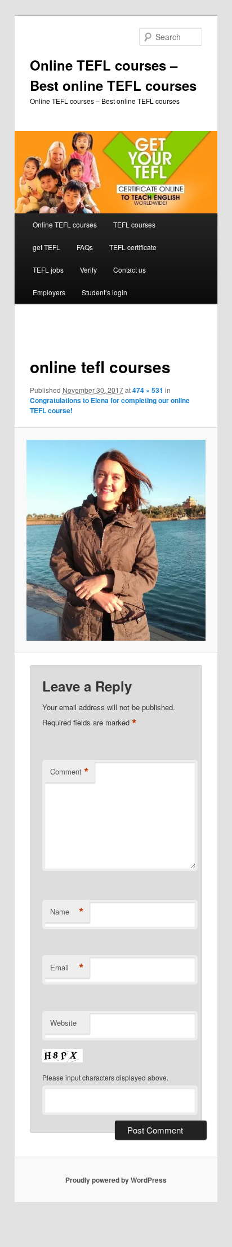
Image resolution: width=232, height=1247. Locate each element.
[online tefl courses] (115, 540)
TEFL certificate (133, 247)
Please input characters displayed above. (105, 1077)
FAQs (85, 247)
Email (67, 968)
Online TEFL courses (65, 224)
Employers (49, 292)
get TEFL (46, 247)
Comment (69, 772)
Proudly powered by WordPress (116, 1180)
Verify (88, 269)
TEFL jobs (48, 269)
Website (63, 1022)
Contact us (129, 269)
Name (67, 912)
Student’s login (104, 292)
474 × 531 (147, 390)
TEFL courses (134, 224)
